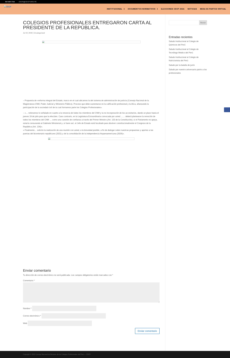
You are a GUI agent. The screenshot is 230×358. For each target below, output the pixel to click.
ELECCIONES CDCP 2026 (172, 9)
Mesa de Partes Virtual (213, 9)
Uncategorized (39, 33)
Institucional (114, 9)
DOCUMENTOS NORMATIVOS (141, 9)
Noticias (192, 9)
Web (25, 323)
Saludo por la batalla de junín (182, 65)
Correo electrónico (32, 316)
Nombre (27, 308)
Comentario (29, 280)
